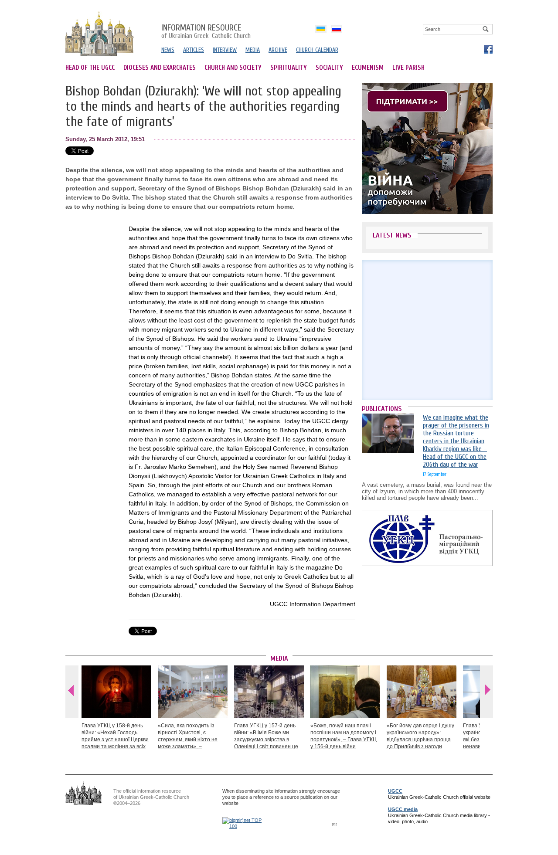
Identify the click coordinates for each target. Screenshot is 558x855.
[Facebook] (488, 49)
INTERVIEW (225, 50)
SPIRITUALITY (288, 67)
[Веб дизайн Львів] (335, 824)
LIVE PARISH (408, 67)
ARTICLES (193, 50)
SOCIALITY (329, 67)
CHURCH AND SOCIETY (233, 67)
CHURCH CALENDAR (317, 50)
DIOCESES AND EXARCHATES (159, 67)
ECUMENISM (368, 67)
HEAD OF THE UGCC (90, 67)
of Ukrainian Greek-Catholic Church (206, 32)
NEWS (167, 50)
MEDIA (252, 50)
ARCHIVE (278, 50)
